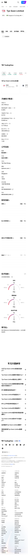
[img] (20, 15)
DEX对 (3, 485)
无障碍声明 (17, 527)
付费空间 (3, 552)
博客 (16, 503)
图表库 (16, 538)
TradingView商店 (19, 512)
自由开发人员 (4, 551)
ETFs (2, 479)
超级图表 (3, 473)
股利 (2, 503)
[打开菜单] (2, 2)
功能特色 (17, 473)
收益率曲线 (4, 511)
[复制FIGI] (12, 194)
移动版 (3, 520)
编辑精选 (3, 543)
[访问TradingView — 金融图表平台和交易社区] (7, 65)
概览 (16, 482)
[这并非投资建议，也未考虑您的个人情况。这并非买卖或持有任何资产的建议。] (12, 277)
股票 (2, 477)
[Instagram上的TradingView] (13, 445)
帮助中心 (17, 504)
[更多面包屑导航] (6, 6)
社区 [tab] (11, 31)
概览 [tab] (2, 31)
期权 (2, 512)
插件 (16, 536)
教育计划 (17, 553)
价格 (16, 474)
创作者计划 (4, 531)
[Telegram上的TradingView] (20, 445)
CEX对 (3, 484)
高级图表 (17, 541)
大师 (2, 549)
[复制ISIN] (12, 189)
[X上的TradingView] (2, 445)
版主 (2, 535)
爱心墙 (3, 528)
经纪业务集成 (18, 549)
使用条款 (17, 520)
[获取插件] (25, 273)
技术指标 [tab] (16, 31)
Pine (2, 487)
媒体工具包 (17, 508)
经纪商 (16, 484)
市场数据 (17, 476)
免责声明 (17, 522)
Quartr (11, 464)
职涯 (16, 506)
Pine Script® (4, 516)
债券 (2, 480)
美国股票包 (17, 495)
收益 (2, 501)
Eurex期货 (17, 493)
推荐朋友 (3, 530)
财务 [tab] (7, 31)
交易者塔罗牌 (18, 514)
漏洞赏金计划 (18, 530)
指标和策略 (4, 547)
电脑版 (3, 522)
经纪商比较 (17, 485)
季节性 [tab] (22, 31)
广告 (16, 548)
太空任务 (17, 501)
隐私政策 (17, 524)
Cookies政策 (18, 525)
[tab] (21, 204)
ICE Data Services (11, 455)
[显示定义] (5, 102)
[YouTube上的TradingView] (10, 445)
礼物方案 (17, 477)
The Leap (17, 487)
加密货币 (3, 482)
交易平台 (17, 543)
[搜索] (18, 2)
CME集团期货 (18, 492)
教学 (2, 541)
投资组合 (3, 509)
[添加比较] (17, 86)
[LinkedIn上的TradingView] (17, 445)
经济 (2, 500)
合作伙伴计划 (18, 551)
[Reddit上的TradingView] (2, 448)
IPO (2, 504)
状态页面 (17, 532)
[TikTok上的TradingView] (24, 445)
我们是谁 (17, 500)
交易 (2, 539)
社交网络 (3, 527)
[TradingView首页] (5, 2)
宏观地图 (3, 514)
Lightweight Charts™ (20, 540)
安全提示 (17, 529)
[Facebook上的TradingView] (6, 445)
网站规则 (3, 533)
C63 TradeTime (18, 516)
